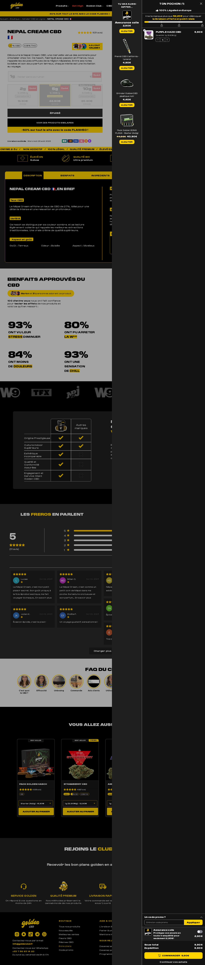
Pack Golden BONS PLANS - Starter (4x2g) (126, 131)
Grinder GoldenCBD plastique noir (126, 94)
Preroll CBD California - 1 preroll (127, 57)
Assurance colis (163, 930)
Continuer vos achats (173, 961)
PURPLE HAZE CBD (168, 31)
